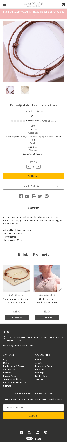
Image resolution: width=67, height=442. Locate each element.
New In (38, 359)
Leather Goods (42, 376)
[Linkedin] (37, 432)
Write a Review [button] (49, 120)
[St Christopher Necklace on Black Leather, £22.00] (47, 278)
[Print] (34, 196)
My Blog (7, 362)
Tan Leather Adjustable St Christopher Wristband (16, 303)
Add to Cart (17, 317)
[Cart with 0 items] (63, 5)
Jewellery (39, 362)
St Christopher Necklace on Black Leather (46, 303)
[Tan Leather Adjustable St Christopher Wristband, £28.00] (16, 278)
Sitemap (7, 385)
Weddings (40, 372)
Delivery (7, 372)
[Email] (27, 196)
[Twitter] (40, 196)
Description (33, 207)
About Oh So (9, 369)
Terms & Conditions (12, 379)
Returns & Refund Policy (14, 382)
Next (60, 288)
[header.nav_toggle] (4, 4)
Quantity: (33, 161)
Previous (4, 288)
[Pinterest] (47, 196)
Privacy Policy (9, 376)
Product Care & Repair (13, 366)
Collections (40, 369)
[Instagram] (29, 432)
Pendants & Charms (44, 366)
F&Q (5, 359)
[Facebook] (21, 196)
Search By (40, 379)
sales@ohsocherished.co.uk (20, 345)
